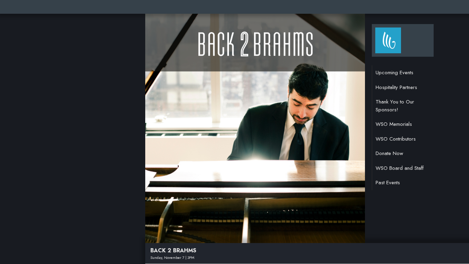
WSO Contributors (396, 139)
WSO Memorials (394, 124)
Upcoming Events (394, 72)
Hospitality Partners (396, 87)
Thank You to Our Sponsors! (395, 105)
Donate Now (389, 153)
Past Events (388, 182)
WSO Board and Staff (400, 168)
